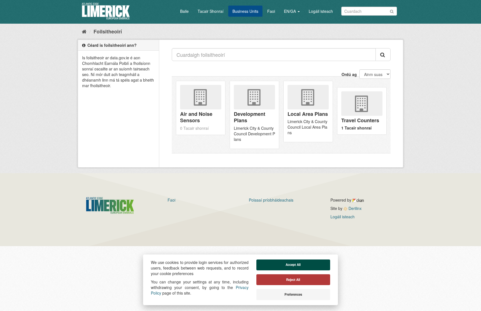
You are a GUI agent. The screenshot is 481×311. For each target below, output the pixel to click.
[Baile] (84, 31)
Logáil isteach (321, 11)
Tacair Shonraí (211, 11)
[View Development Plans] (254, 115)
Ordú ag (349, 74)
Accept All (293, 264)
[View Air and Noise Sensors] (200, 108)
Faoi (271, 11)
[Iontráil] (391, 10)
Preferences (293, 294)
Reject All (293, 279)
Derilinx (354, 208)
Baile (184, 11)
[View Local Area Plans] (308, 111)
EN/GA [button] (290, 11)
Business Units (245, 11)
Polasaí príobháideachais (271, 200)
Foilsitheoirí (108, 31)
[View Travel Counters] (362, 111)
